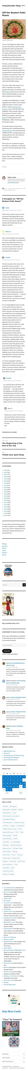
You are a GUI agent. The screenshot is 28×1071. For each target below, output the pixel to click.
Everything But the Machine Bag (14, 755)
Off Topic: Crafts (11, 190)
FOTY (17, 832)
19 (17, 783)
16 (7, 783)
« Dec (7, 793)
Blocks (21, 809)
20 (21, 783)
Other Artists (7, 851)
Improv (15, 838)
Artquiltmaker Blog (11, 6)
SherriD (6, 982)
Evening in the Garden (11, 918)
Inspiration (6, 842)
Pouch (14, 855)
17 (10, 783)
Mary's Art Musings (10, 937)
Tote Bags (6, 867)
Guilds (15, 835)
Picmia (7, 92)
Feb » (21, 793)
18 (14, 783)
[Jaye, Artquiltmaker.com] (14, 604)
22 (4, 786)
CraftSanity (7, 909)
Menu (23, 5)
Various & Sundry (8, 871)
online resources (7, 130)
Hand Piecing (7, 838)
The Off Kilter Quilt (10, 984)
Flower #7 (7, 753)
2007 (5, 474)
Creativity (6, 825)
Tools (16, 864)
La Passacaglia (15, 842)
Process (20, 855)
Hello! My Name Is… (8, 1061)
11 (14, 780)
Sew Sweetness (8, 864)
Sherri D (8, 231)
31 (10, 789)
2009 (5, 479)
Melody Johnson (9, 941)
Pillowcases (6, 855)
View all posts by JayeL (13, 182)
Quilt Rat (6, 967)
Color (14, 813)
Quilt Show (21, 861)
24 (10, 786)
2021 (5, 504)
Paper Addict (8, 948)
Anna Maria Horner (10, 887)
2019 (5, 500)
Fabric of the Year (8, 832)
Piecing (15, 851)
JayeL (5, 188)
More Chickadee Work (19, 697)
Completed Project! (9, 819)
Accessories (6, 809)
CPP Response (7, 822)
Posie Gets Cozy (8, 963)
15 (4, 783)
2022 (5, 507)
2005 (5, 470)
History (5, 190)
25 (14, 786)
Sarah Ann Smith (9, 980)
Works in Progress (8, 874)
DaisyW (7, 257)
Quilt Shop (13, 861)
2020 (5, 502)
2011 (5, 483)
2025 (5, 513)
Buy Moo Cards (11, 1011)
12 (17, 780)
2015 (5, 491)
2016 (5, 494)
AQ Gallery (5, 1054)
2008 (5, 476)
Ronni (7, 208)
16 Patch (5, 806)
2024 (5, 511)
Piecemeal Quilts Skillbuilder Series (14, 950)
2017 (24, 188)
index (4, 117)
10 (10, 780)
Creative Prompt (19, 822)
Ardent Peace (8, 898)
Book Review (7, 813)
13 (20, 780)
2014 (5, 489)
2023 (5, 509)
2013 (5, 487)
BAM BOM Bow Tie (9, 751)
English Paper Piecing (9, 829)
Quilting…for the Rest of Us (12, 976)
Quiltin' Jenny (8, 971)
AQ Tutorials (6, 1057)
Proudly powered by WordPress (17, 1068)
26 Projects (13, 806)
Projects (5, 861)
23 (7, 786)
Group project (7, 835)
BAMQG (14, 809)
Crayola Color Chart (10, 911)
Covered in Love (9, 903)
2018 (5, 498)
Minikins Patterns (15, 845)
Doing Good (20, 825)
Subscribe (7, 651)
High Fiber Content (10, 922)
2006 (5, 472)
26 (17, 786)
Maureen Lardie (8, 939)
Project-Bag (6, 858)
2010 (5, 481)
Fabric (20, 829)
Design (13, 825)
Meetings (6, 845)
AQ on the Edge (8, 892)
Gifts (21, 832)
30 (7, 789)
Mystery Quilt (7, 848)
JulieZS (8, 663)
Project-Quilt (16, 858)
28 (24, 786)
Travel (12, 867)
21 (24, 783)
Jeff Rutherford (8, 928)
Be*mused (7, 900)
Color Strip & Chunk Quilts (11, 816)
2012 (5, 485)
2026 (5, 515)
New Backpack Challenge (11, 757)
